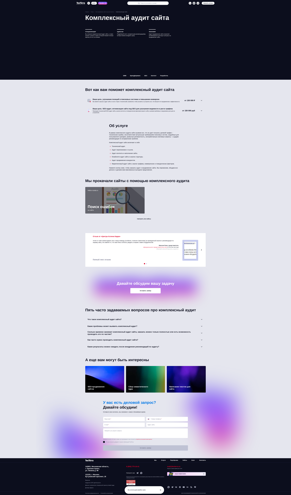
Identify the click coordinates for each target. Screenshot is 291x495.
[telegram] (198, 3)
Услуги (163, 460)
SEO (145, 75)
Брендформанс (135, 75)
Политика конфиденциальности (92, 493)
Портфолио (174, 460)
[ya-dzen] (180, 487)
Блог (193, 460)
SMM (124, 75)
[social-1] (191, 487)
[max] (194, 3)
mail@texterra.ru (173, 466)
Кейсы (185, 460)
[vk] (176, 487)
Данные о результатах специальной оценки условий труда (99, 485)
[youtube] (183, 487)
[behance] (187, 487)
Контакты (202, 460)
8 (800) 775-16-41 (132, 466)
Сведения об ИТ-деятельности (93, 482)
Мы (155, 460)
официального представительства (155, 247)
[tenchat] (195, 487)
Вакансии (87, 480)
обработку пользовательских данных (144, 439)
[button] (201, 250)
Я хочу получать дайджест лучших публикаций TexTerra (120, 442)
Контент (153, 75)
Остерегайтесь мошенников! (107, 493)
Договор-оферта (89, 487)
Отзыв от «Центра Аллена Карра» (106, 236)
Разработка (164, 75)
